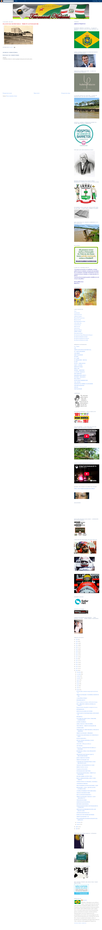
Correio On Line (77, 324)
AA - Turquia (76, 346)
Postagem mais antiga (65, 93)
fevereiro (79, 822)
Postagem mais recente (7, 93)
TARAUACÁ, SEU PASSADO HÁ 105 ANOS (85, 765)
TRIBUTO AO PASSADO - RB (83, 759)
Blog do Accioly (77, 319)
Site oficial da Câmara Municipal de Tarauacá (83, 335)
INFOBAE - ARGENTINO (79, 370)
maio (78, 685)
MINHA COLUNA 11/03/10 (82, 767)
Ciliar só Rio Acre (77, 323)
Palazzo (85, 900)
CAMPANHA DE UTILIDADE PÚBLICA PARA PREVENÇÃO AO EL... (86, 762)
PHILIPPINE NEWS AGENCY (80, 375)
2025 (77, 641)
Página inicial (36, 93)
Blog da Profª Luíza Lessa (79, 318)
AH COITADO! (80, 745)
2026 (77, 639)
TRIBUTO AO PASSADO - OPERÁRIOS (85, 733)
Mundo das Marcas (78, 330)
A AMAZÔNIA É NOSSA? (82, 698)
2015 (77, 660)
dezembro (79, 672)
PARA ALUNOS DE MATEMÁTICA (84, 794)
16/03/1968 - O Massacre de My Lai (84, 743)
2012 (77, 666)
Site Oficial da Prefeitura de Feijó (80, 336)
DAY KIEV (76, 356)
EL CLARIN (76, 358)
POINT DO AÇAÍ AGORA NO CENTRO (84, 711)
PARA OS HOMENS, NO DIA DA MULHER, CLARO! (87, 785)
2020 (77, 651)
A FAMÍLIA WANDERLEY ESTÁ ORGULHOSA (86, 790)
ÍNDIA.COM (76, 368)
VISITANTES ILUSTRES (82, 800)
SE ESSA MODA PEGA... (82, 738)
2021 (77, 649)
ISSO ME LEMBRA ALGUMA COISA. (84, 776)
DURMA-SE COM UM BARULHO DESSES (85, 814)
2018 (77, 655)
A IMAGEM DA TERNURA (82, 783)
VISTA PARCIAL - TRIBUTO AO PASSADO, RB (86, 725)
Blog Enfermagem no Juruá (79, 321)
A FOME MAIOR (80, 727)
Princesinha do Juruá (78, 333)
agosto (78, 680)
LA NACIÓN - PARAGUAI (79, 372)
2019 (77, 653)
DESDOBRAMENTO (81, 700)
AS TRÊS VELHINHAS (81, 722)
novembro (79, 674)
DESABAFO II (79, 716)
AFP (75, 348)
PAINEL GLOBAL (77, 331)
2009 (77, 826)
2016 (77, 658)
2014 (77, 662)
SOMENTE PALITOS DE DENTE (83, 802)
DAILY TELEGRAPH (78, 355)
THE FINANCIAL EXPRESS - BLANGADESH (83, 383)
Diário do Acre (77, 326)
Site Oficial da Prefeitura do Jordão (81, 340)
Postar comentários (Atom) (11, 96)
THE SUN (76, 387)
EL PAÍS (76, 361)
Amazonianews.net (78, 314)
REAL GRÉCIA (77, 378)
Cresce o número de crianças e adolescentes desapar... (87, 702)
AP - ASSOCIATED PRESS (79, 351)
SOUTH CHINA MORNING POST (81, 380)
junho (78, 683)
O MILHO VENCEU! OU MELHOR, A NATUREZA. (87, 781)
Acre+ (75, 311)
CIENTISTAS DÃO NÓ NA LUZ (83, 812)
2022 (77, 647)
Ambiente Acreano (78, 316)
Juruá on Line (77, 328)
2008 (77, 828)
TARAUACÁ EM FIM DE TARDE (83, 792)
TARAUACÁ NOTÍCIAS (51, 6)
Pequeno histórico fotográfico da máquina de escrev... (87, 707)
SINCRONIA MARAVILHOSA (83, 804)
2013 (77, 664)
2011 (77, 668)
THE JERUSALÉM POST (79, 385)
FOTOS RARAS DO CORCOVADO (84, 771)
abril (78, 687)
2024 (77, 643)
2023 (77, 645)
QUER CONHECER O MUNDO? (83, 757)
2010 (77, 670)
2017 (77, 656)
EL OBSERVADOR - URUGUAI (80, 360)
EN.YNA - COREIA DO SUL (80, 363)
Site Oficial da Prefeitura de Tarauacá (81, 338)
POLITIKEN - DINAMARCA (80, 377)
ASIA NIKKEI (77, 353)
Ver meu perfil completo (80, 923)
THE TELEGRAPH (78, 389)
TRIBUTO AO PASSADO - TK (83, 816)
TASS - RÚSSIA (77, 382)
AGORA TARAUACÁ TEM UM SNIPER (85, 723)
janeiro (78, 824)
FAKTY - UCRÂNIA (78, 365)
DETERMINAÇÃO (80, 709)
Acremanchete (77, 313)
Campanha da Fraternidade (82, 769)
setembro (79, 678)
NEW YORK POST (78, 373)
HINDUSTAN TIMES (78, 366)
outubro (78, 676)
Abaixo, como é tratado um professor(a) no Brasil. (84, 488)
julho (78, 682)
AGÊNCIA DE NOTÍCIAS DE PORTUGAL (82, 349)
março (78, 689)
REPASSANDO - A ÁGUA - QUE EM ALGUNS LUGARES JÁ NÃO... (86, 788)
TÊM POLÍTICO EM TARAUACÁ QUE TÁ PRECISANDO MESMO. (85, 755)
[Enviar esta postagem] (14, 47)
